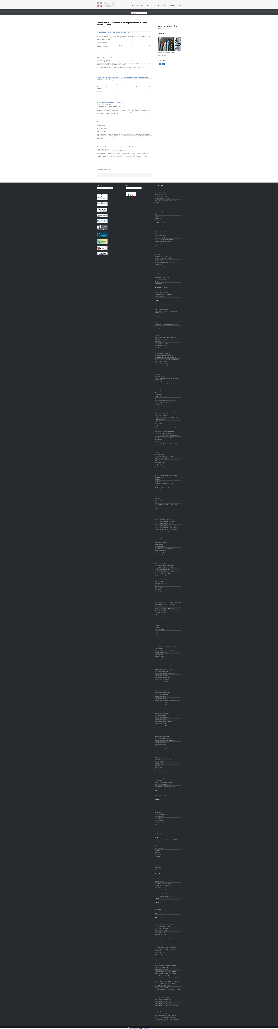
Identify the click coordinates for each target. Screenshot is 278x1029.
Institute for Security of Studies (160, 512)
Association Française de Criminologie (162, 353)
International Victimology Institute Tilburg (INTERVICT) (165, 983)
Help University (158, 963)
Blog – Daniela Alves (159, 848)
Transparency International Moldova (162, 717)
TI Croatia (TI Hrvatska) (159, 629)
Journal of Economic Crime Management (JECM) (164, 250)
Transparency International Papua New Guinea (164, 727)
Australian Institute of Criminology (161, 361)
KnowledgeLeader (158, 252)
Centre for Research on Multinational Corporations (164, 388)
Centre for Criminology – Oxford (161, 932)
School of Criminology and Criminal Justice (163, 1001)
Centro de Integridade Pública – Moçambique (163, 390)
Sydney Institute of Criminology (161, 1013)
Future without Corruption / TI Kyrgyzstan (162, 473)
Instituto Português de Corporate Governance (163, 517)
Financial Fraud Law (159, 808)
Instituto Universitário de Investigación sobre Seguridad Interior (167, 973)
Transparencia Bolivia (159, 654)
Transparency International (160, 665)
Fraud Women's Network (159, 464)
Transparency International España (161, 694)
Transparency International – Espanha (162, 667)
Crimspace (157, 202)
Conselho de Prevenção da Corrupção (162, 419)
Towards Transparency (159, 648)
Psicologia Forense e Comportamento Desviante (164, 595)
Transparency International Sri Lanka (162, 734)
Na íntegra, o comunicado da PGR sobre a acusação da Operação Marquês (114, 32)
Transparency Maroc (159, 753)
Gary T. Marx (157, 220)
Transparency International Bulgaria (162, 683)
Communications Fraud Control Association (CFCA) (165, 411)
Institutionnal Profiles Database (161, 235)
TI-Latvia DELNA (158, 642)
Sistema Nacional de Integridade (161, 841)
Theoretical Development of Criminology (162, 277)
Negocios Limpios (158, 260)
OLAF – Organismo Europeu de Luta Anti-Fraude (164, 565)
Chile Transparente (158, 394)
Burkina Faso (157, 374)
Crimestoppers (157, 425)
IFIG (155, 506)
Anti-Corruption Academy (159, 341)
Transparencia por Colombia (160, 658)
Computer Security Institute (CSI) (161, 415)
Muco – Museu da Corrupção (160, 822)
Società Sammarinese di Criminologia (162, 610)
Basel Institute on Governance (160, 367)
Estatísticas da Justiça (159, 211)
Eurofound (157, 441)
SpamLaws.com (158, 270)
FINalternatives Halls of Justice (161, 805)
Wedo (156, 913)
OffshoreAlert (157, 826)
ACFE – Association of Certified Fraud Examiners (164, 333)
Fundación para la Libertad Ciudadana (162, 468)
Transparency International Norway (161, 723)
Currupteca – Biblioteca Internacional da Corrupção (165, 204)
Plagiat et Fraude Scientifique (160, 795)
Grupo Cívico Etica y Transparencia (161, 492)
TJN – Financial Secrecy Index (161, 279)
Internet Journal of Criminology (161, 243)
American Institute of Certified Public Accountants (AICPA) (166, 337)
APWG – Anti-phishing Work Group (161, 343)
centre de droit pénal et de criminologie (162, 926)
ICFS (156, 502)
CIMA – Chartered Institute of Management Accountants (165, 400)
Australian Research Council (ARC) (162, 363)
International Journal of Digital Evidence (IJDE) (164, 241)
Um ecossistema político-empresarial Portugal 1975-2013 (166, 324)
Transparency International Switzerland (162, 738)
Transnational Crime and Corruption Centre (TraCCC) (165, 650)
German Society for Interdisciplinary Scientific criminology (166, 475)
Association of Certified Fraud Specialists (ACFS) (164, 355)
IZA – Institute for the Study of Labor (161, 987)
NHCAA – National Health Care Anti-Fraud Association (165, 559)
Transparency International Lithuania (162, 715)
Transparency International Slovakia (162, 732)
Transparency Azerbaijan (159, 662)
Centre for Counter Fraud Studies (161, 928)
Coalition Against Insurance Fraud (161, 404)
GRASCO (156, 485)
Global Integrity (158, 479)
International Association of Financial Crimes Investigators (166, 521)
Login (179, 5)
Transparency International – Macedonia (162, 746)
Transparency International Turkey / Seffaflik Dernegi (165, 740)
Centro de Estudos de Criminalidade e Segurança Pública (166, 940)
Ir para (110, 188)
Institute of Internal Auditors (160, 515)
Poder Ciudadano (158, 587)
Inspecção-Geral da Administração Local (162, 885)
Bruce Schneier (158, 854)
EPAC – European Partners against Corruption (164, 437)
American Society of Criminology (161, 339)
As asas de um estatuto (102, 121)
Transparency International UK (161, 742)
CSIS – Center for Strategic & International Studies (164, 431)
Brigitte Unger (157, 852)
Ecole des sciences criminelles (161, 956)
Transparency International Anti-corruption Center (164, 673)
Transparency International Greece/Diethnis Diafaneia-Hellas (167, 700)
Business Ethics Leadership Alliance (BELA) (163, 302)
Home (133, 5)
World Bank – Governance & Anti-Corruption (163, 782)
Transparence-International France (161, 652)
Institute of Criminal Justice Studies (161, 969)
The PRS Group (158, 275)
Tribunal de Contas (158, 767)
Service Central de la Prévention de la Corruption (164, 604)
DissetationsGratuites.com (160, 206)
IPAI (155, 535)
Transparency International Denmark (162, 690)
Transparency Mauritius (159, 755)
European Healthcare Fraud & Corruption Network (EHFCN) (166, 443)
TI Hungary (157, 635)
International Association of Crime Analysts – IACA (164, 519)
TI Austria (156, 623)
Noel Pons (157, 865)
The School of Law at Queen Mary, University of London (165, 1015)
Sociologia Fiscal (158, 869)
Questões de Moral (158, 831)
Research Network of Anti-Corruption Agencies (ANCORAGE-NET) (168, 602)
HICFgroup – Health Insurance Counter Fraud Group (165, 878)
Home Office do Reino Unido (160, 231)
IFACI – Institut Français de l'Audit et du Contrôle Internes (166, 504)
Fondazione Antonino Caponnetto (161, 458)
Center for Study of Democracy (161, 307)
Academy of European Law (160, 331)
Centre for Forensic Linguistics (161, 934)
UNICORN (157, 776)
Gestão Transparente (159, 810)
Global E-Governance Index (160, 222)
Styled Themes (148, 1027)
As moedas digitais (147, 175)
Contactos (163, 5)
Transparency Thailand (159, 761)
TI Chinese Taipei (158, 627)
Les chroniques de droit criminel (161, 814)
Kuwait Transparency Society (160, 542)
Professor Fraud (158, 829)
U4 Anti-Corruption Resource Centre (162, 771)
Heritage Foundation (159, 229)
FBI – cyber (157, 452)
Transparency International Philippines (162, 729)
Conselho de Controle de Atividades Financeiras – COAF (166, 417)
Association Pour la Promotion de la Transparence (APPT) (166, 357)
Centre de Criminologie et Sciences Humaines (164, 924)
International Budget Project (160, 237)
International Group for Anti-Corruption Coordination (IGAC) (166, 529)
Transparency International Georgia (162, 698)
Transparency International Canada (162, 686)
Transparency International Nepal (161, 719)
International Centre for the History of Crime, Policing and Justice (167, 981)
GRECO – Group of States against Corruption (163, 487)
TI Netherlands (157, 639)
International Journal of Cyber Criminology (163, 896)
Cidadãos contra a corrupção (160, 801)
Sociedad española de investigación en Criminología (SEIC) (166, 608)
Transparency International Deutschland (162, 692)
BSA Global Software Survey (160, 372)
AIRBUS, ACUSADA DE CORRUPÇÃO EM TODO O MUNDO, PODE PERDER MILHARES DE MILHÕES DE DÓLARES (122, 77)
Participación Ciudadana (159, 581)
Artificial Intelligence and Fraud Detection (163, 905)
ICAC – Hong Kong (158, 500)
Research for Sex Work (159, 296)
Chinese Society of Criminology (161, 396)
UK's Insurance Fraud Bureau (160, 773)
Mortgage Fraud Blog (159, 820)
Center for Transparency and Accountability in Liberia (165, 385)
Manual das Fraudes (159, 816)
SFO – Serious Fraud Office (160, 606)
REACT (156, 600)
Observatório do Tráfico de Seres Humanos (163, 294)
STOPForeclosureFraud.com (160, 612)
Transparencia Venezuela (160, 660)
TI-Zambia (157, 644)
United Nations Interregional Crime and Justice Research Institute (167, 778)
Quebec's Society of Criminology (161, 598)
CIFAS (156, 398)
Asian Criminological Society (160, 345)
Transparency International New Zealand (163, 721)
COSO (156, 421)
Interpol (156, 533)
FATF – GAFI (157, 450)
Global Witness (158, 316)
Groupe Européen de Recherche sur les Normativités (165, 489)
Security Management (159, 1011)
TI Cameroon (157, 625)
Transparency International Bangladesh (162, 677)
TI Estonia (156, 631)
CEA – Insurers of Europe (159, 305)
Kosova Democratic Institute (160, 540)
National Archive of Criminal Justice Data (163, 256)
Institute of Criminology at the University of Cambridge (165, 971)
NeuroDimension (158, 909)
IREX (156, 245)
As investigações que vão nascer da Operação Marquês (109, 102)
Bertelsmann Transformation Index (161, 196)
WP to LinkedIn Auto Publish (133, 1028)
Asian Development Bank (160, 192)
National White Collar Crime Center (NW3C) (163, 556)
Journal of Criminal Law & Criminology (162, 247)
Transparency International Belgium (162, 679)
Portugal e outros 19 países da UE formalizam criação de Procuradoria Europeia (115, 146)
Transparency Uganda (159, 763)
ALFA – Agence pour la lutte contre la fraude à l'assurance (166, 875)
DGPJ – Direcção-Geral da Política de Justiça (163, 433)
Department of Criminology (160, 952)
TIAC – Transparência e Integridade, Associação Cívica (165, 646)
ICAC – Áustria (157, 498)
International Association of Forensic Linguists (164, 523)
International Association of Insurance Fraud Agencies (165, 525)
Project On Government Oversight (161, 266)
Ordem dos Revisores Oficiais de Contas (162, 573)
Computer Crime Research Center (161, 413)
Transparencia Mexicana (159, 656)
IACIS (156, 496)
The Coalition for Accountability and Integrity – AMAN (165, 616)
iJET (155, 233)
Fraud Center (157, 460)
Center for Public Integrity (159, 381)
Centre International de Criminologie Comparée (164, 938)
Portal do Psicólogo (158, 264)
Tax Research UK (158, 833)
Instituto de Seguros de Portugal (161, 887)
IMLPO (156, 508)
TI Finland (156, 633)
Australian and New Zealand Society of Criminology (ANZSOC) (167, 359)
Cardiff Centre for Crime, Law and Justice (163, 920)
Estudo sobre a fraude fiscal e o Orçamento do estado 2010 (166, 290)
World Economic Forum (159, 283)
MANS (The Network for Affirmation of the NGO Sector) (165, 548)
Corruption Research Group (160, 943)
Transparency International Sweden (162, 736)
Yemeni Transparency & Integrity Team (162, 784)
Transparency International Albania (161, 671)
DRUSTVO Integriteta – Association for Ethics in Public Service (167, 435)
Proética (156, 593)
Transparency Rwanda (159, 757)
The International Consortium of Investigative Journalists (166, 618)
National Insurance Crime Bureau (161, 554)
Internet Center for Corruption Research (162, 985)
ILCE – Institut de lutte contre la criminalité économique (165, 965)
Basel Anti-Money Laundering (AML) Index (163, 365)
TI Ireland (156, 637)
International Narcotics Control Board (162, 292)
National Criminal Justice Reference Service (163, 258)
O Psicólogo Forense (159, 824)
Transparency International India (161, 702)
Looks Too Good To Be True (160, 546)
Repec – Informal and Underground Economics (164, 268)
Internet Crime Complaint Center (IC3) (162, 531)
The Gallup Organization (159, 273)
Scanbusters (157, 898)
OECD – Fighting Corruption (160, 563)
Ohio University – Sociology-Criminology (162, 997)
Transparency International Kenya (161, 713)
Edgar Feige (157, 858)
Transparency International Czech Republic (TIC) (164, 688)
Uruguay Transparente (159, 780)
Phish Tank (157, 585)
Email (159, 28)
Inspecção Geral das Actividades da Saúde (163, 883)
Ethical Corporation (158, 439)
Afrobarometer (157, 188)
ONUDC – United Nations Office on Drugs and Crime (165, 567)
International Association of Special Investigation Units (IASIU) (167, 527)
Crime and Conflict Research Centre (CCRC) (163, 945)
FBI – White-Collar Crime (159, 454)
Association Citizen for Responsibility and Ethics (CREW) (166, 351)
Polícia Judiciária (158, 589)
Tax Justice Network (158, 614)
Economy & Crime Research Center (162, 959)
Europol (156, 448)
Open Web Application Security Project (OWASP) (164, 571)
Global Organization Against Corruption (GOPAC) (164, 483)
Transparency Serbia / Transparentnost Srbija (163, 759)
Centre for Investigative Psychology (161, 936)
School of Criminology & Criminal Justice (163, 999)
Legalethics (157, 995)
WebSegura (157, 281)
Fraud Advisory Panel (159, 216)
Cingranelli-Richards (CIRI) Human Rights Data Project (165, 200)
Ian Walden (157, 863)
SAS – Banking (158, 911)
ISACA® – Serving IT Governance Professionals (164, 538)
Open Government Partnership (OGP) (162, 569)
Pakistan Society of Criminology (161, 579)
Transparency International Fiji (161, 696)
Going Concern (158, 812)
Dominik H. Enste (158, 856)
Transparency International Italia (161, 709)
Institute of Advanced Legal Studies (161, 967)
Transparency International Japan (161, 711)
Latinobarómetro (158, 254)
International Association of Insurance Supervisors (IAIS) (166, 889)
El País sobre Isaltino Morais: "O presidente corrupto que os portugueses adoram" (115, 57)
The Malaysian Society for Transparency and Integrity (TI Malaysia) (168, 621)
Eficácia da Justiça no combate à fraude (106, 175)
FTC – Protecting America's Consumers (162, 466)
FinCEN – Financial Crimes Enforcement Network (164, 456)
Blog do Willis (157, 850)
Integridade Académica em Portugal (162, 975)
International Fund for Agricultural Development (164, 239)
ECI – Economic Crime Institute (161, 954)
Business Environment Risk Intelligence (162, 198)
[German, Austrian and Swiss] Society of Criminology (165, 786)
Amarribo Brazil (158, 335)
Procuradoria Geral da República (161, 591)
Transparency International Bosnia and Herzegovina (165, 681)
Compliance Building (159, 803)
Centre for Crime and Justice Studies (162, 309)
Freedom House (158, 218)
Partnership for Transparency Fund (161, 583)
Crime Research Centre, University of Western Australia (165, 947)
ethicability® (157, 314)
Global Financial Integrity (159, 224)
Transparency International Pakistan (162, 725)
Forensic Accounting (159, 961)
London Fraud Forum (159, 544)
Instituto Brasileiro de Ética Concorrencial (163, 318)
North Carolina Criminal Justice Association (163, 561)
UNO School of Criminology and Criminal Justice (164, 1022)
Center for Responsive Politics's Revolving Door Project (165, 383)
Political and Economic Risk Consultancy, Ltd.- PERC (165, 262)
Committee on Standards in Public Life (162, 409)
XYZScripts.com (146, 1028)
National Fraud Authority (159, 552)
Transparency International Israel (161, 706)
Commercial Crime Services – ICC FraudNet (163, 406)
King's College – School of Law (161, 993)
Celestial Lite (135, 1027)
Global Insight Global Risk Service (161, 227)
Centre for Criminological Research (161, 930)
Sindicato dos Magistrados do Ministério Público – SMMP (166, 839)
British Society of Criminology (160, 370)
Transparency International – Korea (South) (163, 669)
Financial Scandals (158, 861)
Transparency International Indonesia (162, 704)
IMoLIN (156, 510)
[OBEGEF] (110, 4)
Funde (156, 471)
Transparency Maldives (159, 750)
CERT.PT (156, 392)
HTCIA (156, 494)
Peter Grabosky (158, 867)
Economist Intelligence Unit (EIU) (161, 208)
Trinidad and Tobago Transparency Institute (163, 769)
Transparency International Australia (162, 675)
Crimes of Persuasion (159, 423)
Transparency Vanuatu (159, 765)
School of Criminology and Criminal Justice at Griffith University (167, 1008)
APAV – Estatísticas (158, 190)
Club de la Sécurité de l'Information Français (163, 402)
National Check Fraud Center (160, 550)
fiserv (156, 907)
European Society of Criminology (161, 445)
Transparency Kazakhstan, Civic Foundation (163, 748)
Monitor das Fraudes (159, 818)
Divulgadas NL (104, 168)
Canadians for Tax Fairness (160, 376)
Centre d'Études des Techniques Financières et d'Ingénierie (166, 922)
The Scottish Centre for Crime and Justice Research (165, 1017)
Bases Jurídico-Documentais (160, 194)
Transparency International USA (161, 744)
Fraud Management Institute (160, 462)
